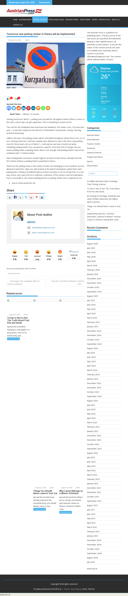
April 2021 (91, 522)
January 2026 (92, 274)
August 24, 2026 (40, 488)
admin (27, 40)
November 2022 (94, 440)
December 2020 (94, 540)
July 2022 (91, 457)
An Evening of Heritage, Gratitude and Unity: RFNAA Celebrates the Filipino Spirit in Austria (103, 199)
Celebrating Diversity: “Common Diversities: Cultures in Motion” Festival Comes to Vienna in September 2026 (103, 216)
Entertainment (93, 139)
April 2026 (91, 261)
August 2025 (92, 296)
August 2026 (92, 243)
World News (85, 20)
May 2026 (91, 256)
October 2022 (93, 444)
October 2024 (93, 339)
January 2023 (92, 431)
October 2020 (93, 549)
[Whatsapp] (43, 108)
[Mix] (38, 108)
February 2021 (93, 531)
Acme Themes (88, 589)
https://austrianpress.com (43, 232)
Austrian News (25, 20)
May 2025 (91, 309)
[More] (48, 108)
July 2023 (91, 405)
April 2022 (91, 470)
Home (15, 20)
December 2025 (94, 278)
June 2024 (91, 357)
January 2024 (92, 379)
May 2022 (91, 466)
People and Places (56, 20)
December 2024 (94, 331)
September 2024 (94, 344)
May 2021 (91, 518)
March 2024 (92, 370)
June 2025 (91, 304)
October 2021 (93, 496)
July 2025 (91, 300)
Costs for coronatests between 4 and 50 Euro (67, 282)
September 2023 (94, 396)
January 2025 (92, 326)
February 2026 (93, 270)
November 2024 (94, 335)
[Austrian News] (9, 19)
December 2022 (94, 435)
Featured (91, 148)
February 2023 (93, 427)
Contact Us (17, 25)
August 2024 (92, 348)
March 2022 (92, 475)
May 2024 (91, 361)
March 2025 (92, 318)
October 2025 (93, 287)
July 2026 (91, 248)
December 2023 (94, 383)
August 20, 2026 (66, 488)
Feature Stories (72, 20)
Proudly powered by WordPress (47, 589)
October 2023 (93, 392)
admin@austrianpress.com (43, 227)
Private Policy (104, 20)
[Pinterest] (28, 108)
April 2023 (91, 418)
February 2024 (93, 374)
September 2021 (94, 501)
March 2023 (92, 422)
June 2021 (91, 514)
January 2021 (92, 536)
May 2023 (91, 413)
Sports (95, 20)
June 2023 (91, 409)
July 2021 (91, 509)
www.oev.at (92, 568)
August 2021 (92, 505)
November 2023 (94, 387)
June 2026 (91, 252)
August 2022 (92, 453)
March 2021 (92, 527)
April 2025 (91, 313)
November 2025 (94, 283)
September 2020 (94, 553)
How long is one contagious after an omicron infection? (23, 282)
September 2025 (94, 291)
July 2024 (91, 352)
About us (116, 20)
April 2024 (91, 365)
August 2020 (92, 557)
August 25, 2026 (14, 315)
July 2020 (91, 562)
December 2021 (94, 488)
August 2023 (92, 400)
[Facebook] (9, 108)
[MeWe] (33, 108)
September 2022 (94, 448)
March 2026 (92, 265)
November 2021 (94, 492)
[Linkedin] (23, 108)
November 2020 (94, 544)
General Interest (40, 20)
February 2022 (93, 479)
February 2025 (93, 322)
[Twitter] (14, 108)
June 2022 (91, 461)
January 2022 (92, 483)
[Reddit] (18, 108)
